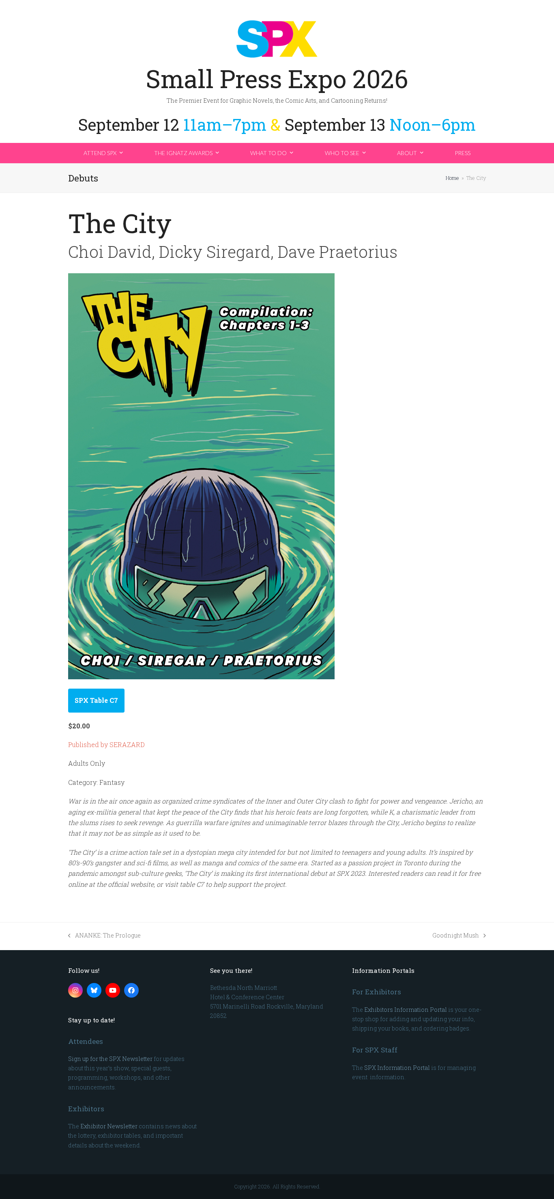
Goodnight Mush (455, 935)
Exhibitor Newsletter (108, 1126)
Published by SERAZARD (106, 744)
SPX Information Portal (397, 1068)
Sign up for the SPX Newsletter (110, 1059)
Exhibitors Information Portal (405, 1009)
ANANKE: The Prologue (104, 935)
